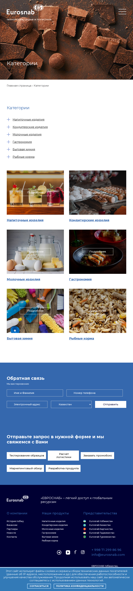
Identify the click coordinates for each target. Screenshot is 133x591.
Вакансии (12, 525)
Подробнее (35, 192)
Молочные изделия (27, 134)
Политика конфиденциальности (80, 586)
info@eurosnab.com (108, 554)
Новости (11, 533)
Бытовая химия (24, 149)
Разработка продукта (63, 468)
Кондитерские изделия (30, 127)
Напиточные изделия (29, 119)
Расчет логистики (63, 455)
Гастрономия (22, 142)
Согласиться (39, 586)
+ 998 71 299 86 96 (106, 550)
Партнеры (12, 529)
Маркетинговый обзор (26, 468)
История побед (15, 521)
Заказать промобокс (97, 455)
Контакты (12, 537)
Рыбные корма (23, 157)
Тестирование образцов (27, 455)
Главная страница (19, 85)
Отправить (110, 404)
